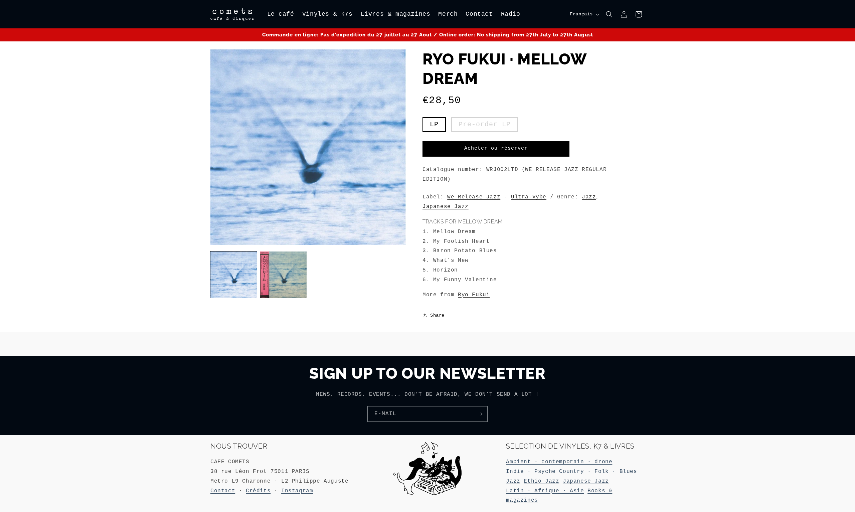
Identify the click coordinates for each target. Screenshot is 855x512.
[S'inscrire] (480, 414)
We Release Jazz (473, 197)
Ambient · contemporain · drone (559, 462)
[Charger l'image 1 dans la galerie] (233, 274)
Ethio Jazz (541, 481)
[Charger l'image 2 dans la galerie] (283, 274)
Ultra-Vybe (528, 197)
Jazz (589, 197)
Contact (222, 491)
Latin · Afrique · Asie (545, 491)
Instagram (297, 491)
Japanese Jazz (445, 207)
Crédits (258, 491)
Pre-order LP (485, 124)
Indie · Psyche (530, 472)
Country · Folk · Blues (598, 472)
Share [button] (437, 315)
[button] (609, 14)
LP (434, 124)
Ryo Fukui (474, 295)
